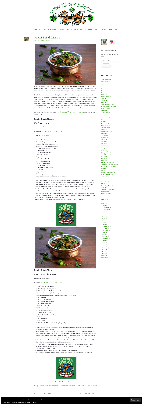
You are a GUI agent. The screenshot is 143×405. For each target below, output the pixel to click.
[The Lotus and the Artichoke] (71, 14)
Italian (103, 232)
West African (106, 207)
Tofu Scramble (104, 135)
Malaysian (104, 236)
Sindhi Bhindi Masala (106, 187)
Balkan (103, 215)
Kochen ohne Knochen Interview (109, 166)
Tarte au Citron (104, 178)
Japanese (104, 234)
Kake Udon (104, 94)
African (104, 205)
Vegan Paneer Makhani (106, 118)
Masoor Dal (104, 129)
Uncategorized (104, 257)
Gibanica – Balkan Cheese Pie (108, 172)
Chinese (104, 217)
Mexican (104, 240)
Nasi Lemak (104, 143)
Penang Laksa (104, 145)
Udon (102, 85)
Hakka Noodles (104, 90)
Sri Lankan (104, 248)
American (104, 211)
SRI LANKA (83, 29)
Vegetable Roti (104, 149)
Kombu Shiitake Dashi (106, 96)
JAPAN (44, 29)
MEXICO (90, 29)
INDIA (67, 29)
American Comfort (107, 213)
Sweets (103, 250)
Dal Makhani (104, 133)
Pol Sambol (104, 156)
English (104, 219)
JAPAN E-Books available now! (108, 106)
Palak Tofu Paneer (105, 137)
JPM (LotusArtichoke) (47, 40)
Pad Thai (103, 170)
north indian (71, 385)
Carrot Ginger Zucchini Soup (89, 393)
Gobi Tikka (104, 121)
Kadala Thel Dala (105, 160)
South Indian (106, 228)
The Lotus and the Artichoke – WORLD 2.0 (52, 282)
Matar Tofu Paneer (105, 125)
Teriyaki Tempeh (105, 114)
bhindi (66, 385)
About (110, 29)
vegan (88, 385)
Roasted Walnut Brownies (107, 180)
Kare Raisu (103, 102)
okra (76, 385)
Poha (102, 120)
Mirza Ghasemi (104, 184)
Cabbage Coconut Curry (106, 153)
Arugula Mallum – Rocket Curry (108, 154)
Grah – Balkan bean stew (107, 174)
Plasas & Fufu (104, 116)
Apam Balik (104, 141)
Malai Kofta (104, 110)
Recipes (104, 29)
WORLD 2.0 (37, 29)
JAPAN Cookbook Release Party (109, 83)
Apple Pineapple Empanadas (107, 147)
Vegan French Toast (105, 112)
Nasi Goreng (104, 139)
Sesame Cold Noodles (106, 193)
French (103, 220)
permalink (36, 387)
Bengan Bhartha (105, 191)
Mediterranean (105, 238)
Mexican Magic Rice (106, 151)
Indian (47, 385)
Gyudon (103, 87)
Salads (103, 244)
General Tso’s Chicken (106, 182)
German (104, 222)
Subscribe (106, 66)
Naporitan (103, 89)
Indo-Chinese (105, 230)
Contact (116, 29)
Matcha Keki (104, 100)
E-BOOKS (97, 29)
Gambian (106, 209)
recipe (79, 385)
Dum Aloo (103, 168)
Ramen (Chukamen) (106, 81)
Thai (103, 251)
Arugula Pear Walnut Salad (42, 393)
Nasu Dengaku (104, 98)
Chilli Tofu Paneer (105, 127)
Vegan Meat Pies (105, 176)
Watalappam (104, 158)
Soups (103, 246)
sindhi (82, 385)
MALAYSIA (74, 29)
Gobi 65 (103, 92)
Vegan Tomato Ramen (106, 79)
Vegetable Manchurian (106, 131)
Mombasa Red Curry (106, 123)
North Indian (52, 385)
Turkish (104, 253)
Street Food (104, 255)
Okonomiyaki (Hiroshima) (107, 104)
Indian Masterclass (105, 108)
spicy (86, 385)
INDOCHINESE (52, 29)
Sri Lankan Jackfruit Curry (107, 162)
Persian (104, 242)
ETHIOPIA (61, 29)
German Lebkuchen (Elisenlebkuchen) (110, 164)
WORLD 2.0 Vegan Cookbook (63, 382)
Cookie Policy (34, 402)
